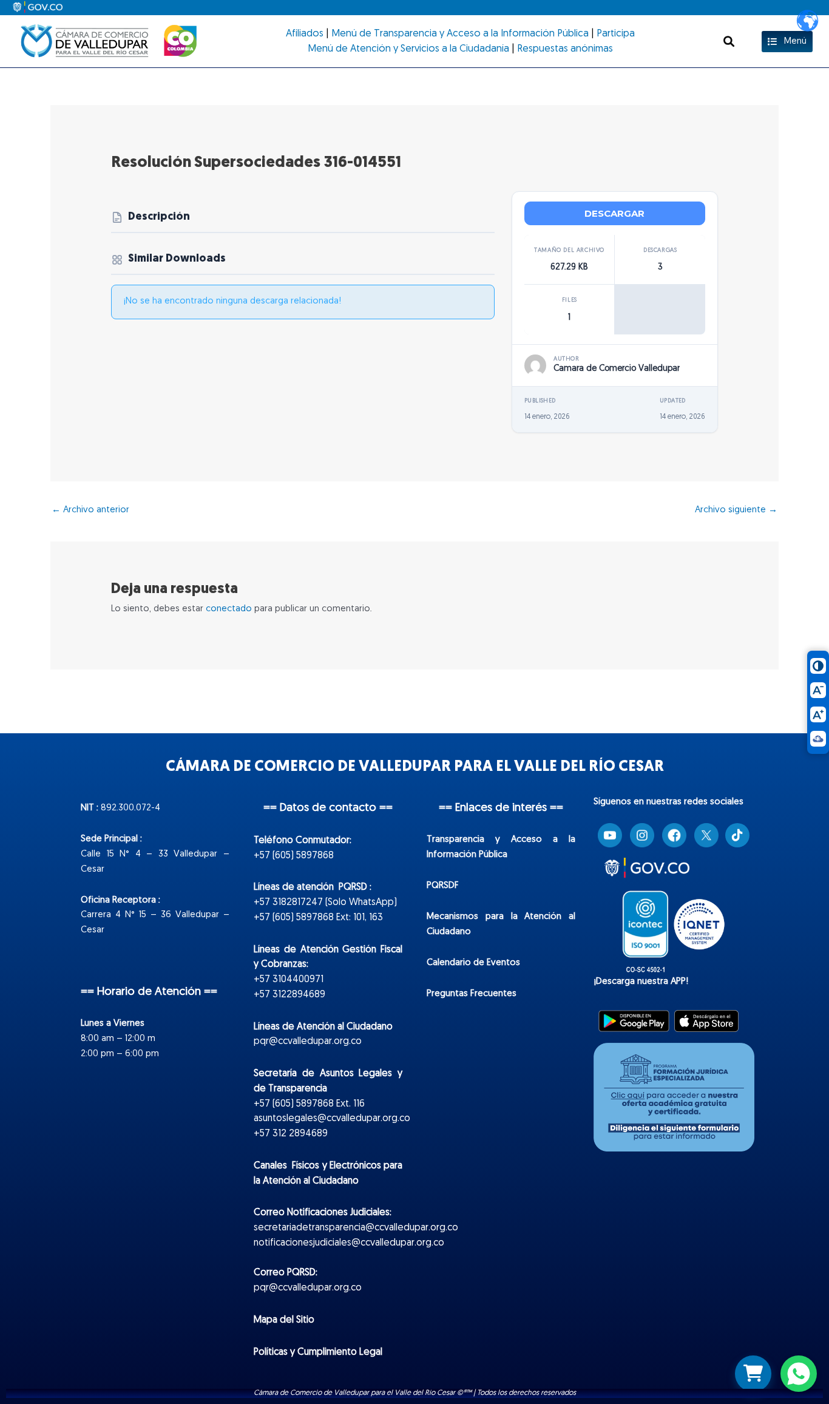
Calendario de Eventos (473, 963)
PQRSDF (443, 885)
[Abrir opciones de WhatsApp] (798, 1373)
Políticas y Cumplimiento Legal (318, 1352)
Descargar (614, 213)
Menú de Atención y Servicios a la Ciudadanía (408, 49)
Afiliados (304, 34)
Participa (616, 34)
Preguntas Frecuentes (471, 994)
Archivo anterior (90, 510)
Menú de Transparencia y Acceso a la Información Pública (460, 34)
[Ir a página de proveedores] (753, 1373)
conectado (229, 609)
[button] (729, 42)
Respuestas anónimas (565, 49)
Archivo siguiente (736, 510)
